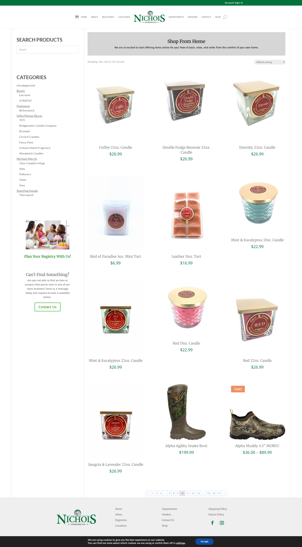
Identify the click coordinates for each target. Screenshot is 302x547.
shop (218, 17)
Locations (124, 17)
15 (208, 493)
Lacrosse (24, 95)
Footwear (23, 106)
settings (180, 543)
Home (84, 17)
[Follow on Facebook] (212, 523)
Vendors (192, 17)
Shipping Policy (217, 508)
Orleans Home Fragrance (35, 147)
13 (198, 493)
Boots (21, 91)
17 (219, 493)
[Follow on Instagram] (222, 523)
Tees (22, 185)
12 (193, 493)
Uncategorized (26, 85)
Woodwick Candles (31, 153)
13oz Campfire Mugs (32, 163)
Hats (22, 168)
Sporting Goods (27, 191)
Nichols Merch (27, 159)
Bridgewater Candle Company (38, 125)
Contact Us (47, 307)
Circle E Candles (29, 136)
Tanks (22, 179)
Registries (108, 17)
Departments (176, 17)
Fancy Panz (26, 142)
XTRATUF (25, 100)
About (94, 17)
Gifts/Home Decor (29, 116)
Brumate (24, 131)
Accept (204, 541)
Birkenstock (26, 110)
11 (187, 493)
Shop (165, 525)
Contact (206, 17)
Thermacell (26, 195)
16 (214, 493)
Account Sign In (234, 2)
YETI (22, 120)
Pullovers (25, 174)
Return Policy (216, 514)
